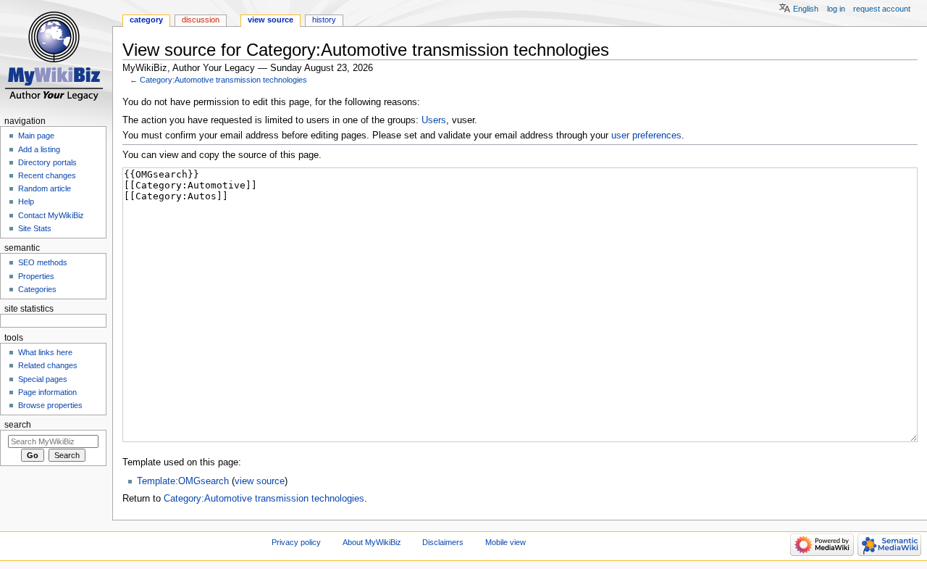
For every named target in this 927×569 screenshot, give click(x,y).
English (805, 8)
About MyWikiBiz (372, 542)
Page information (47, 392)
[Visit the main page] (56, 56)
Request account (881, 8)
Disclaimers (443, 542)
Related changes (47, 365)
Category (146, 19)
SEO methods (42, 262)
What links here (45, 352)
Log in (836, 8)
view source (260, 481)
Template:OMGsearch (183, 481)
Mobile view (505, 542)
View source (270, 19)
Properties (36, 276)
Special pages (42, 379)
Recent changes (47, 175)
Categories (37, 289)
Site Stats (34, 228)
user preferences (646, 135)
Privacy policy (296, 542)
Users (433, 120)
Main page (36, 135)
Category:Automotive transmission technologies (223, 79)
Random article (44, 188)
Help (26, 201)
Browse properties (50, 405)
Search (17, 424)
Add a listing (39, 149)
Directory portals (47, 162)
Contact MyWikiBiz (51, 215)
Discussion (200, 19)
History (324, 19)
